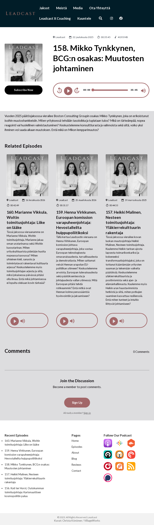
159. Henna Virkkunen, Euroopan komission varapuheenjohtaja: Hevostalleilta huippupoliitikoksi (76, 222)
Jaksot (44, 8)
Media (78, 8)
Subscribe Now (23, 90)
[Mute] (143, 91)
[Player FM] (108, 469)
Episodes (77, 446)
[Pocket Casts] (131, 457)
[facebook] (121, 18)
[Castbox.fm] (131, 446)
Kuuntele (84, 18)
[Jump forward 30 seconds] (76, 90)
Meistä (61, 8)
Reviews (76, 464)
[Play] (68, 91)
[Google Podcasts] (119, 446)
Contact (76, 470)
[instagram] (111, 18)
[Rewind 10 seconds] (59, 90)
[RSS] (131, 469)
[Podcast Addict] (119, 469)
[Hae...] (100, 18)
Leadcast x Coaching (55, 18)
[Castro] (108, 457)
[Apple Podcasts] (108, 446)
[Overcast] (119, 457)
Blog (74, 458)
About (75, 452)
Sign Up (77, 402)
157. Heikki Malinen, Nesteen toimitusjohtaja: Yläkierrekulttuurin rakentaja (123, 222)
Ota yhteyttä (99, 8)
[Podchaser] (108, 481)
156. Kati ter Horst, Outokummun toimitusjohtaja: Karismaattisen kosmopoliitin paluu (24, 492)
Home (75, 440)
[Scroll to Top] (146, 504)
